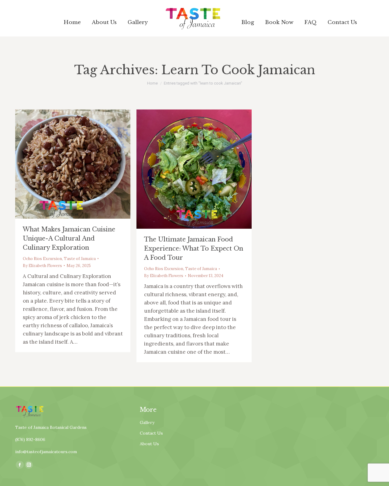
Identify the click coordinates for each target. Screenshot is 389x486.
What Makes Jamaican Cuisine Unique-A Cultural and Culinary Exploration (69, 238)
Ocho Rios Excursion (42, 258)
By (42, 265)
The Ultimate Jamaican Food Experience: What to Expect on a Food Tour (193, 248)
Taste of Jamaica (80, 258)
